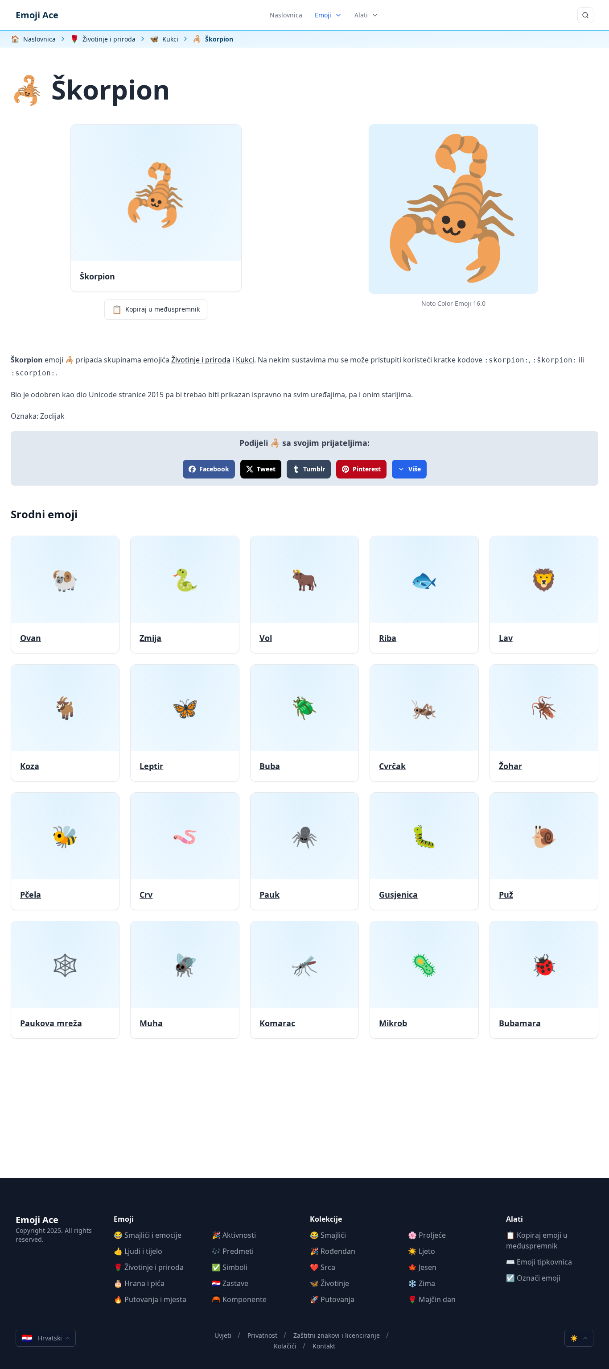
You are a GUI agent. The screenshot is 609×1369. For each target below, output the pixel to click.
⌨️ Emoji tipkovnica (539, 1262)
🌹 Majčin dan (432, 1299)
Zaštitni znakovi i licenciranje (336, 1335)
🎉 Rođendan (332, 1251)
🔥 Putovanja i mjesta (150, 1299)
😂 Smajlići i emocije (147, 1235)
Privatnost (262, 1335)
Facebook (214, 469)
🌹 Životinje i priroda (149, 1267)
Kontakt (324, 1346)
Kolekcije (326, 1219)
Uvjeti (222, 1335)
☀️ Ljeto (421, 1251)
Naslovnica (286, 15)
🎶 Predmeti (233, 1251)
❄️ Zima (421, 1283)
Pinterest (367, 469)
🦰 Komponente (239, 1299)
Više (414, 469)
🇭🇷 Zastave (230, 1283)
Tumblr (314, 469)
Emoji (323, 15)
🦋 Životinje (329, 1283)
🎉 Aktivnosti (234, 1235)
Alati (361, 15)
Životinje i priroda (200, 360)
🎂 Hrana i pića (139, 1283)
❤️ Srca (322, 1267)
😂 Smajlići (328, 1235)
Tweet (266, 469)
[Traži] (585, 15)
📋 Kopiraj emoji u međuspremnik (537, 1240)
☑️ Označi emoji (533, 1278)
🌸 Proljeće (427, 1235)
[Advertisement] (304, 1115)
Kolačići (285, 1346)
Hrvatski (41, 1338)
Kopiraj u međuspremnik (156, 309)
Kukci (245, 360)
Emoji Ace (37, 15)
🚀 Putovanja (332, 1299)
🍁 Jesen (422, 1267)
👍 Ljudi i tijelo (138, 1251)
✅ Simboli (229, 1267)
